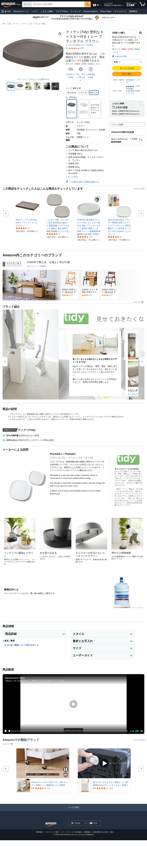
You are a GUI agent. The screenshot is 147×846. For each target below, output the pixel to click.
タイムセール (120, 11)
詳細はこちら (94, 64)
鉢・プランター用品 (38, 24)
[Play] (5, 731)
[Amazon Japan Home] (50, 824)
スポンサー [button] (137, 302)
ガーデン (24, 24)
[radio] (11, 86)
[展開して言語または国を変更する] (100, 5)
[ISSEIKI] (12, 264)
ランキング (76, 11)
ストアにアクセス (135, 394)
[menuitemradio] (137, 731)
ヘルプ (35, 11)
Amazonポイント (21, 11)
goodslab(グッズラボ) (133, 81)
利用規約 (39, 832)
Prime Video (105, 11)
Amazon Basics (90, 11)
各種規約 (87, 832)
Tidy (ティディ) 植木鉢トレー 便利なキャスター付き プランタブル (35, 681)
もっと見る (73, 177)
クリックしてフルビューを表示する (33, 79)
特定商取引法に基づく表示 (103, 832)
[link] (27, 222)
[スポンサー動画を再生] (104, 763)
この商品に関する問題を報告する (84, 182)
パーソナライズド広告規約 (71, 832)
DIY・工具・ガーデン (11, 24)
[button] (6, 11)
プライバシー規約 (52, 832)
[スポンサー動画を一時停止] (65, 769)
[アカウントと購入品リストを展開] (123, 5)
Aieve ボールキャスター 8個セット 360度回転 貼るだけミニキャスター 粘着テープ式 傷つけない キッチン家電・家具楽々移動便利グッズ (111, 784)
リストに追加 (117, 124)
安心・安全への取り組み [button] (80, 77)
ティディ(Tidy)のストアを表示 (79, 45)
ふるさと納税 (47, 11)
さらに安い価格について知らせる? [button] (20, 645)
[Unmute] (141, 731)
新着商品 (133, 11)
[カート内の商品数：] (142, 4)
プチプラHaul (62, 11)
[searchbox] (58, 4)
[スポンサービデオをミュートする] (65, 775)
